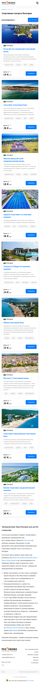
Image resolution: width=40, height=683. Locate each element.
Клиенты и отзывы (32, 654)
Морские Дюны (18, 558)
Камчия (28, 558)
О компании (34, 662)
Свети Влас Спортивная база (15, 105)
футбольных (8, 628)
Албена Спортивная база (13, 322)
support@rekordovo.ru (8, 657)
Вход (3, 672)
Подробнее (31, 73)
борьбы (14, 630)
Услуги (36, 652)
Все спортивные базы (31, 649)
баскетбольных (18, 628)
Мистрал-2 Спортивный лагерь (16, 378)
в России (27, 540)
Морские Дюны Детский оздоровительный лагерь (13, 159)
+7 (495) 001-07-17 (7, 654)
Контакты (35, 657)
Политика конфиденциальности (28, 672)
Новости (35, 660)
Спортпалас (11, 560)
